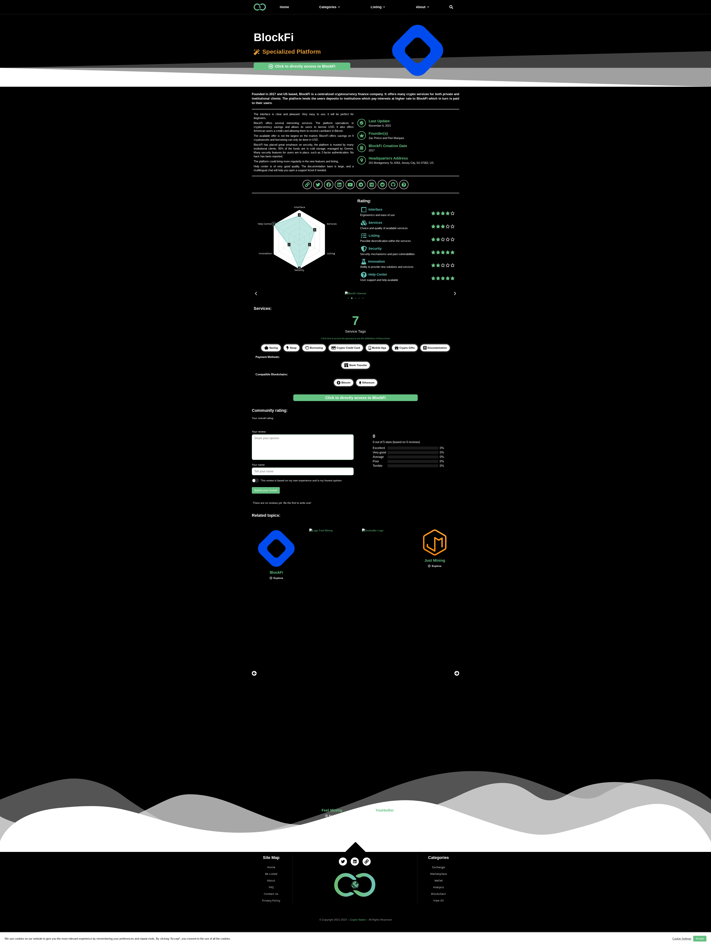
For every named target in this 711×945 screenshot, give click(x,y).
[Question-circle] (403, 184)
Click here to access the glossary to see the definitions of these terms (355, 338)
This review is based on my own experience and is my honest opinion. (301, 480)
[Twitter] (318, 184)
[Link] (307, 184)
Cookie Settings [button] (681, 938)
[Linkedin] (339, 184)
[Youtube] (350, 184)
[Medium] (371, 184)
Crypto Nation (358, 919)
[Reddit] (382, 184)
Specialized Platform (291, 51)
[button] (348, 298)
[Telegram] (360, 184)
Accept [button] (700, 938)
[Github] (393, 184)
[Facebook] (328, 184)
